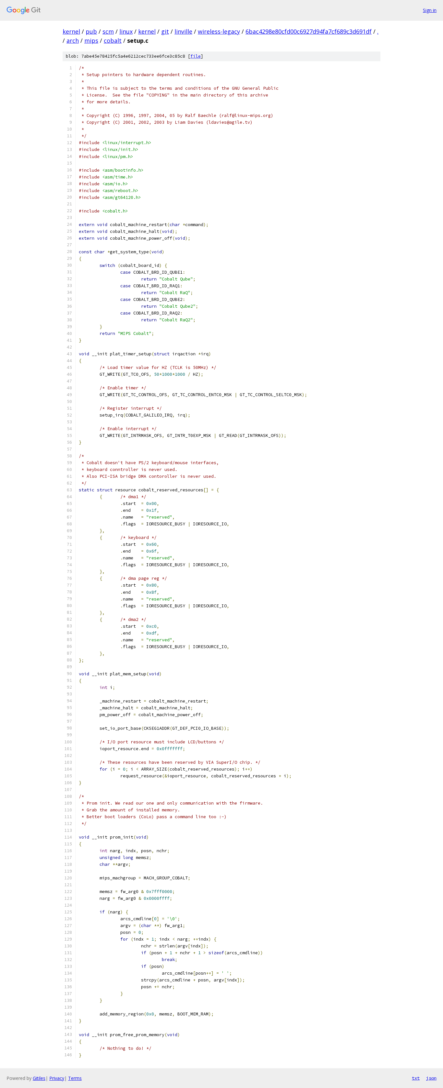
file (195, 56)
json (431, 1078)
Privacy (56, 1078)
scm (108, 31)
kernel (71, 31)
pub (91, 31)
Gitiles (39, 1078)
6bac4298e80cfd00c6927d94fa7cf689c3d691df (308, 31)
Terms (75, 1078)
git (165, 31)
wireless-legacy (219, 31)
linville (183, 31)
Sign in (430, 10)
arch (72, 40)
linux (126, 31)
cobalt (113, 40)
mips (91, 40)
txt (416, 1078)
